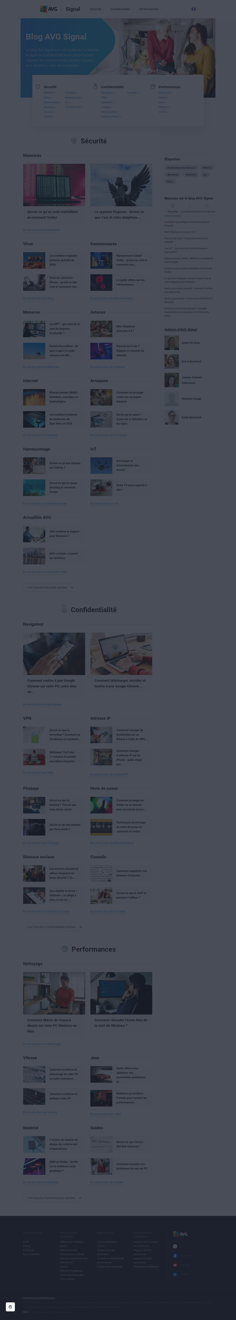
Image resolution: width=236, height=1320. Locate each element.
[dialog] (118, 660)
